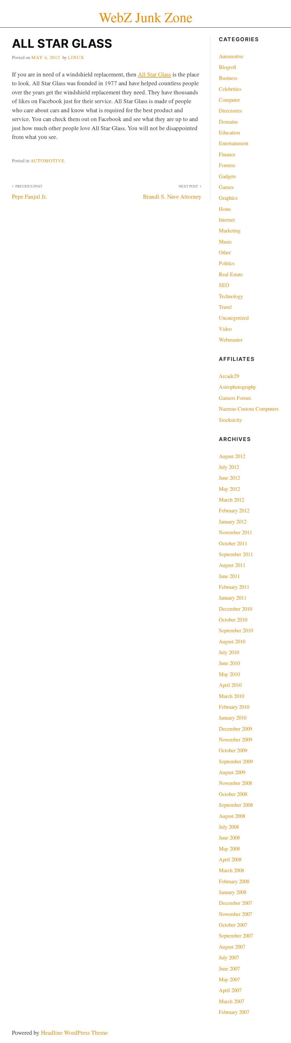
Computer (229, 99)
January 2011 (232, 597)
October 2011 (233, 543)
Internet (227, 219)
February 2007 (234, 1011)
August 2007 (232, 946)
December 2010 (235, 608)
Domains (228, 121)
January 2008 (232, 892)
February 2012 (234, 510)
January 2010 (232, 717)
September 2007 (236, 935)
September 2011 (236, 554)
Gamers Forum (235, 397)
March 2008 (231, 870)
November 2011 (235, 532)
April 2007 (230, 990)
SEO (224, 284)
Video (225, 328)
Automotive (47, 160)
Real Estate (231, 274)
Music (225, 241)
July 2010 (229, 652)
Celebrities (230, 88)
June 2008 (229, 837)
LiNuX (76, 57)
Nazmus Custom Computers (248, 408)
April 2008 (230, 859)
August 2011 (232, 564)
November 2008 (235, 782)
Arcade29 (229, 375)
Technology (231, 296)
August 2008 (232, 815)
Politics (226, 263)
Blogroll (227, 66)
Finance (227, 154)
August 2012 (232, 456)
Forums (227, 165)
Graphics (228, 197)
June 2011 (229, 575)
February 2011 (234, 586)
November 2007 (235, 913)
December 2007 (235, 902)
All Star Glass (154, 74)
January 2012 (232, 521)
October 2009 (233, 750)
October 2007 (233, 924)
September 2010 (236, 630)
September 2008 (236, 804)
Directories (230, 110)
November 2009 (235, 739)
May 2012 (229, 488)
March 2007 (231, 1001)
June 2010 (229, 662)
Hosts (225, 208)
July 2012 (229, 466)
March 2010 (231, 695)
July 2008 (229, 826)
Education (229, 132)
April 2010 (230, 684)
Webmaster (230, 339)
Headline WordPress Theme (74, 1032)
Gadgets (227, 176)
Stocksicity (230, 419)
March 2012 (231, 499)
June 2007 (229, 968)
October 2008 (233, 793)
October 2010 (233, 619)
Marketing (229, 230)
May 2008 (229, 848)
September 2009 (236, 761)
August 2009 (232, 772)
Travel (225, 306)
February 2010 (234, 706)
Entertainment (233, 143)
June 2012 (229, 477)
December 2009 (235, 728)
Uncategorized (234, 317)
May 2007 (229, 979)
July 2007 (229, 957)
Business (228, 77)
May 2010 (229, 674)
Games (226, 186)
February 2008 (234, 881)
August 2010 (232, 641)
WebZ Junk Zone (145, 17)
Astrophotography (237, 386)
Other (225, 252)
